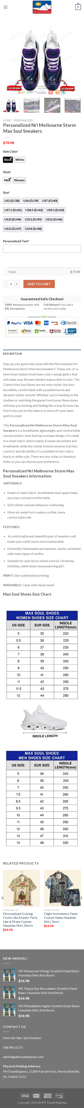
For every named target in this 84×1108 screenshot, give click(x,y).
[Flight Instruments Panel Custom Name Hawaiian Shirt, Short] (62, 888)
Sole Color (10, 151)
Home (7, 120)
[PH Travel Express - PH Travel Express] (42, 7)
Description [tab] (12, 353)
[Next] (74, 59)
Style (7, 172)
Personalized (23, 120)
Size (6, 192)
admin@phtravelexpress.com (23, 1057)
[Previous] (9, 59)
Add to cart (39, 284)
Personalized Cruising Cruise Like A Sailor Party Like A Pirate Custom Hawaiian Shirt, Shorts (20, 919)
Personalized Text (16, 241)
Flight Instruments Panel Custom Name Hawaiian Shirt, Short (60, 917)
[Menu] (5, 7)
